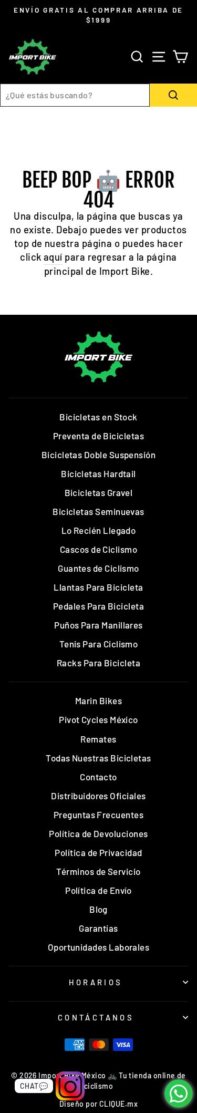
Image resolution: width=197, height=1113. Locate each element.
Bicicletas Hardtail (98, 473)
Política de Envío (98, 890)
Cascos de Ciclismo (98, 549)
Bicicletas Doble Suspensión (98, 454)
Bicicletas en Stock (98, 416)
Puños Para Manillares (98, 625)
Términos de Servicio (98, 871)
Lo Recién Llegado (98, 530)
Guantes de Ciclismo (98, 568)
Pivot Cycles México (98, 719)
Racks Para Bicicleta (98, 662)
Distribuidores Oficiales (98, 795)
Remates (98, 739)
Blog (98, 909)
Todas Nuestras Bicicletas (98, 758)
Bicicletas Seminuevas (98, 511)
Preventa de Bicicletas (98, 435)
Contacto (98, 776)
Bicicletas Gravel (99, 492)
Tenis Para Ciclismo (98, 643)
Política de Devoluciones (98, 833)
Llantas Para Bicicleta (98, 587)
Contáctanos (96, 1017)
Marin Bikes (98, 700)
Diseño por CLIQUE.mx (98, 1103)
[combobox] (75, 95)
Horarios (95, 982)
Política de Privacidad (98, 852)
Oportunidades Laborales (99, 947)
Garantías (98, 928)
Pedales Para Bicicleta (98, 606)
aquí (53, 257)
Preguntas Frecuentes (98, 814)
